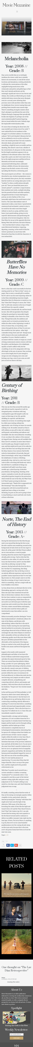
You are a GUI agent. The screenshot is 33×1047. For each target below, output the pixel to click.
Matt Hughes (12, 32)
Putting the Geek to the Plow (16, 1025)
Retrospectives (9, 22)
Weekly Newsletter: (16, 1030)
